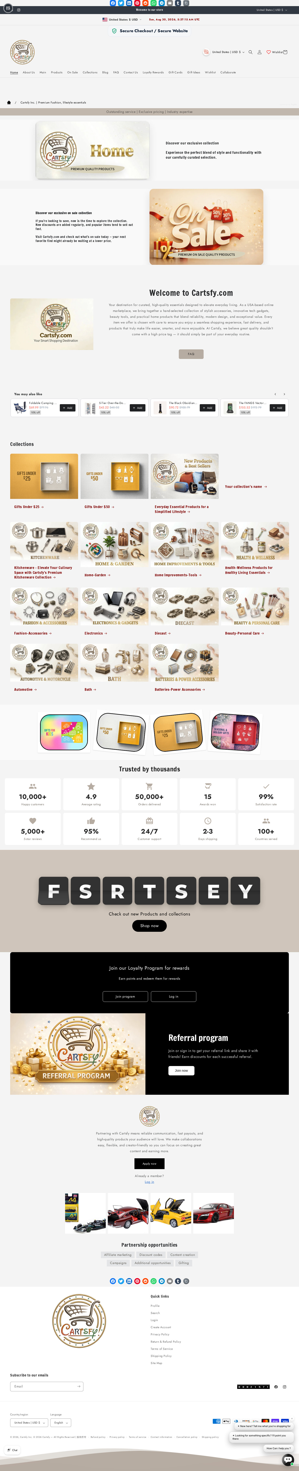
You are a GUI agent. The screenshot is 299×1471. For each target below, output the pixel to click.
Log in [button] (173, 996)
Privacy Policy (160, 1353)
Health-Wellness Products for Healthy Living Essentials (249, 570)
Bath (88, 689)
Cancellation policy (187, 1456)
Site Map (156, 1382)
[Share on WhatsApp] (154, 3)
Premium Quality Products (92, 169)
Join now (181, 1070)
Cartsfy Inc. (26, 1456)
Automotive (23, 689)
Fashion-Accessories (30, 633)
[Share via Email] (170, 3)
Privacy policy (117, 1456)
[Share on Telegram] (162, 3)
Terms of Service (162, 1367)
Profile (155, 1324)
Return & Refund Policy (166, 1360)
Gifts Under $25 (26, 506)
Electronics (94, 633)
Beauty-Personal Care (242, 633)
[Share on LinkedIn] (129, 3)
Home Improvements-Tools (176, 575)
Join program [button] (125, 996)
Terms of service (137, 1456)
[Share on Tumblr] (178, 3)
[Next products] (284, 394)
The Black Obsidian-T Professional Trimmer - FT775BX (183, 403)
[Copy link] (186, 3)
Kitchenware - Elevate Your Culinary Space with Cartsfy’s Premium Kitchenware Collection (43, 572)
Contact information (161, 1456)
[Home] (9, 103)
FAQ (191, 354)
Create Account (161, 1346)
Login (154, 1339)
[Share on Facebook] (113, 3)
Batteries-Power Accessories (178, 689)
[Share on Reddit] (145, 3)
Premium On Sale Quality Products (206, 254)
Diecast (160, 633)
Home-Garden (95, 575)
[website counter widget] (253, 1406)
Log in (149, 1181)
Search (155, 1332)
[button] (250, 52)
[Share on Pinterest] (137, 3)
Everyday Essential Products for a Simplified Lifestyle (182, 509)
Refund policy (98, 1456)
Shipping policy (210, 1456)
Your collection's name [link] (244, 486)
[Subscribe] (78, 1405)
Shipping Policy (161, 1375)
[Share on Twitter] (121, 3)
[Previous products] (275, 394)
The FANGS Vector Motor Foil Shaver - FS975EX (253, 403)
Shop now (149, 926)
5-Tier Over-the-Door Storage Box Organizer (113, 403)
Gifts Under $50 (97, 506)
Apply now (149, 1164)
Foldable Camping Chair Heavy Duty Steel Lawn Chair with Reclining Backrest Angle (43, 403)
